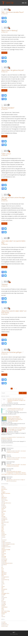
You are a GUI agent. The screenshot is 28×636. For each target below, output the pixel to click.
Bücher (2, 531)
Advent (2, 486)
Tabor (2, 515)
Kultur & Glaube (4, 500)
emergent (3, 541)
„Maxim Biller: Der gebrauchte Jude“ (12, 70)
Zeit (2, 615)
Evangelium (3, 550)
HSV (2, 565)
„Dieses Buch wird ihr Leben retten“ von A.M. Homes (14, 312)
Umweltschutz (4, 518)
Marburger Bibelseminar (6, 503)
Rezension (3, 601)
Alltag (2, 527)
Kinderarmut (3, 498)
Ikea (2, 567)
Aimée (2, 526)
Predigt (2, 598)
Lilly (2, 585)
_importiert (3, 524)
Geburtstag (3, 556)
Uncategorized (4, 519)
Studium (3, 513)
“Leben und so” (6, 154)
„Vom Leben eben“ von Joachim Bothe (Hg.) (13, 242)
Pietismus (3, 508)
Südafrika (3, 605)
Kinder (2, 575)
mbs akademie (4, 589)
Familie (2, 552)
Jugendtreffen (4, 497)
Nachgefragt (3, 507)
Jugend (2, 571)
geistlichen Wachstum (5, 493)
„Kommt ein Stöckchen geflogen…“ (12, 352)
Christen (3, 533)
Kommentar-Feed (4, 624)
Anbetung (3, 487)
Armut (2, 529)
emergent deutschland (6, 542)
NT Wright (3, 594)
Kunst (2, 581)
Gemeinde (3, 557)
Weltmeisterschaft (5, 522)
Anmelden (3, 622)
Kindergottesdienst (5, 577)
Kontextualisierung (5, 579)
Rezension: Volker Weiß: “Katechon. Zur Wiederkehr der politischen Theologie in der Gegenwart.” (16, 400)
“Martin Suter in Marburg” (9, 30)
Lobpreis (3, 501)
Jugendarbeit (3, 572)
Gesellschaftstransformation (7, 563)
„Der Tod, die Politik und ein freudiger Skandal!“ (13, 198)
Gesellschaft (3, 561)
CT (1, 538)
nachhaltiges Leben (5, 593)
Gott (2, 494)
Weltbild (3, 613)
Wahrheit (3, 520)
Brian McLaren (4, 489)
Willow (2, 523)
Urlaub (2, 609)
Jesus (2, 570)
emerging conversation (6, 546)
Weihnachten (4, 612)
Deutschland (3, 540)
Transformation (4, 607)
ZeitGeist (3, 616)
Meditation (3, 505)
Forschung (3, 553)
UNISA (2, 608)
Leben (2, 582)
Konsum (3, 578)
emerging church (4, 545)
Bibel (2, 530)
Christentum (3, 534)
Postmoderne (4, 597)
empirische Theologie (5, 549)
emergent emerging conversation (8, 544)
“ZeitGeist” (4, 284)
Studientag (3, 604)
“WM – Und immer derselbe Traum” (12, 12)
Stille (2, 512)
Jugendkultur (3, 574)
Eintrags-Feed (4, 623)
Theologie (3, 516)
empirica (3, 548)
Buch (2, 490)
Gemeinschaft (4, 559)
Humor (2, 496)
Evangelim (3, 492)
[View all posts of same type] (5, 9)
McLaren (3, 504)
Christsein (3, 537)
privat (2, 600)
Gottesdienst (4, 564)
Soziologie (3, 602)
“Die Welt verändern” (7, 108)
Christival (3, 535)
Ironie (2, 568)
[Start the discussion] (8, 105)
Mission (2, 590)
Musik (2, 592)
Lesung (2, 583)
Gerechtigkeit (4, 560)
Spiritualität (3, 511)
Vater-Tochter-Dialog (5, 611)
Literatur (3, 586)
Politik (2, 596)
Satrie (2, 509)
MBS (2, 587)
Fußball (2, 555)
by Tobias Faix (4, 13)
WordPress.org (4, 626)
